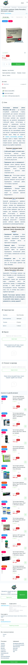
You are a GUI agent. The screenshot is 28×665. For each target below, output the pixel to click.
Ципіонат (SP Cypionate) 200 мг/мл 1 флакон (19, 535)
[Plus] (9, 64)
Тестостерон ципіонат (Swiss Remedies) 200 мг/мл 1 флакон (19, 520)
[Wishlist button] (25, 53)
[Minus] (4, 64)
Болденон (3, 646)
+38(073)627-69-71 (5, 605)
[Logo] (5, 3)
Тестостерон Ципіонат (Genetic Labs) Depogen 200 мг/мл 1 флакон (19, 398)
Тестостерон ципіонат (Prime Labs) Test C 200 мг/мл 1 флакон (19, 431)
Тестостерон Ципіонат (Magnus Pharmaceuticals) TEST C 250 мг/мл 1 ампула (19, 569)
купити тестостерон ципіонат (14, 136)
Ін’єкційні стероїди (6, 7)
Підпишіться (22, 594)
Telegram (4, 634)
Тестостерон (14, 7)
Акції (14, 651)
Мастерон (3, 648)
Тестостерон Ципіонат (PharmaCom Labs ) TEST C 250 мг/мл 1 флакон (19, 503)
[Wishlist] (2, 403)
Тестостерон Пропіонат (5, 656)
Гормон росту (3, 651)
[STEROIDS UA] (14, 587)
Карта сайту (15, 648)
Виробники (15, 649)
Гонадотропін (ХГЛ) (4, 653)
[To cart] (25, 409)
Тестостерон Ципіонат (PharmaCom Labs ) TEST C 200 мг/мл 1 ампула (19, 553)
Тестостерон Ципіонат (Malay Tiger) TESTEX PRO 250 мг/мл (19, 484)
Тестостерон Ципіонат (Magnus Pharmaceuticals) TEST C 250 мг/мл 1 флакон (19, 416)
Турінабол (3, 643)
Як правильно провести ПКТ (18, 643)
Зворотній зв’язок (16, 646)
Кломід (2, 654)
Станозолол (3, 649)
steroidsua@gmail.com (6, 621)
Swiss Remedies (8, 13)
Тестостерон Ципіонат (22, 7)
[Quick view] (2, 401)
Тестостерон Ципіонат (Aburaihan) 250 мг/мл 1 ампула (18, 448)
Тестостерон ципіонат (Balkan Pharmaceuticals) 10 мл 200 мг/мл (19, 467)
